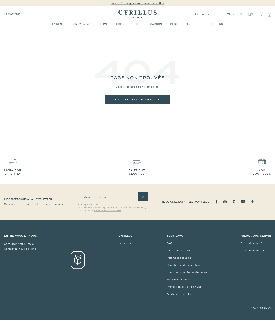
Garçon (156, 24)
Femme (103, 24)
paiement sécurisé (137, 172)
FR (228, 14)
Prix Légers (214, 24)
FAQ (169, 243)
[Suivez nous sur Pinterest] (234, 201)
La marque (125, 243)
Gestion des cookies (180, 294)
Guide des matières (254, 243)
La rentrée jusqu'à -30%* (71, 24)
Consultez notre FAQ (17, 244)
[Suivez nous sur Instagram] (225, 201)
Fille (138, 24)
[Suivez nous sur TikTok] (252, 201)
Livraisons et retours (180, 250)
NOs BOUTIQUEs (262, 172)
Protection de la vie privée (184, 286)
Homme (121, 24)
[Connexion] (240, 14)
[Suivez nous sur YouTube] (243, 201)
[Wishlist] (261, 14)
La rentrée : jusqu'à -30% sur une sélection (137, 3)
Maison (191, 24)
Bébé (174, 24)
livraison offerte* (12, 172)
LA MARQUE (12, 14)
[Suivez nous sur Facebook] (216, 202)
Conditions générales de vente (187, 272)
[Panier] (269, 14)
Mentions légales (178, 279)
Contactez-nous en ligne (20, 248)
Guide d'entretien (252, 250)
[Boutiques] (250, 14)
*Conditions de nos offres (184, 265)
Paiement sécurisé (179, 257)
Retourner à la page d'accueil (137, 99)
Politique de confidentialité (107, 210)
